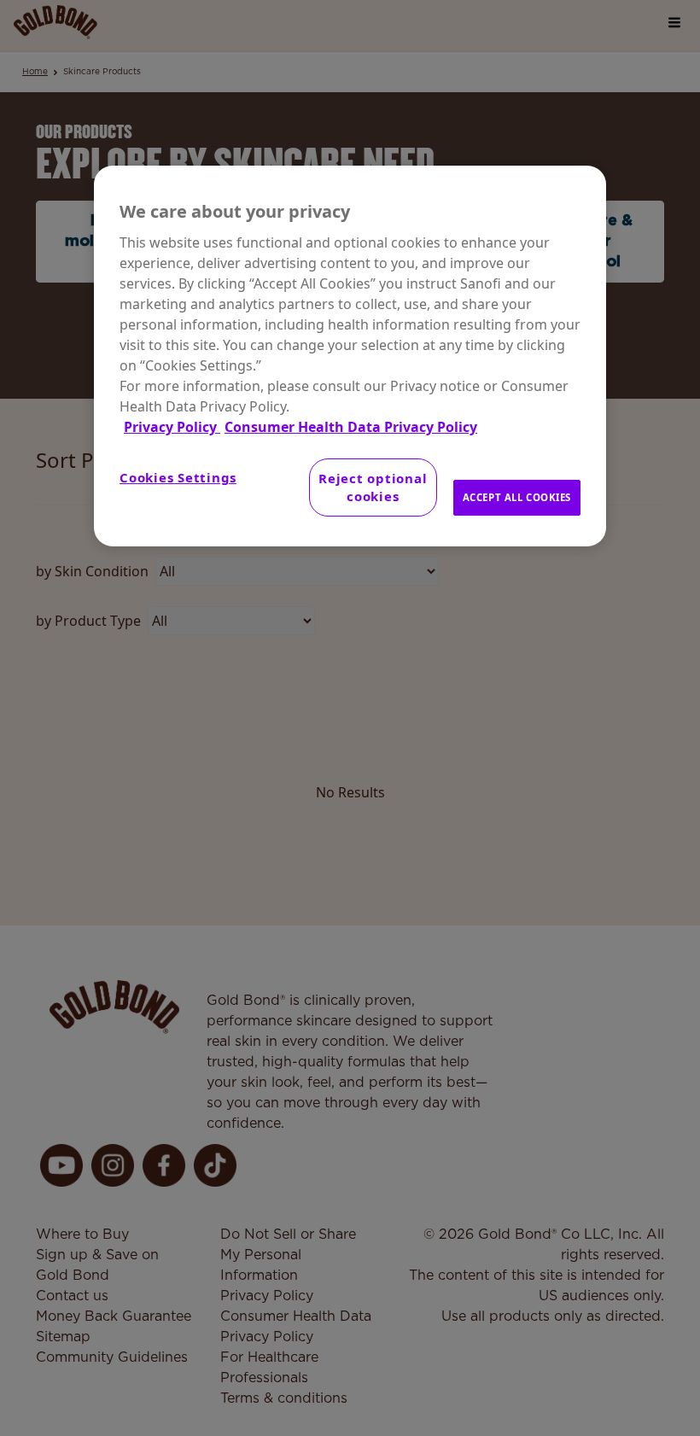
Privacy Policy (172, 426)
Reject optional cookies (372, 487)
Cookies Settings (178, 477)
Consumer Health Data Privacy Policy (351, 426)
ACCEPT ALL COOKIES (517, 497)
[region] (350, 356)
